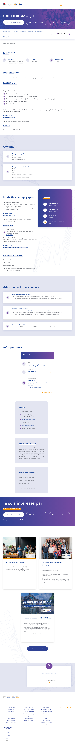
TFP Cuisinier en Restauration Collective (52, 563)
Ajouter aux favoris (38, 22)
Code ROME (22, 489)
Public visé (11, 59)
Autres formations (29, 718)
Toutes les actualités (37, 649)
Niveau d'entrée (53, 203)
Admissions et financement (35, 31)
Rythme (34, 59)
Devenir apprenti (29, 707)
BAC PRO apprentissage (28, 713)
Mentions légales (46, 720)
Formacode (22, 483)
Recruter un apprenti (29, 709)
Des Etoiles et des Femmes (15, 562)
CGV (46, 718)
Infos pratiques (7, 36)
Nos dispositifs (11, 711)
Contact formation (32, 378)
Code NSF (22, 486)
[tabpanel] (37, 373)
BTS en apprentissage (29, 716)
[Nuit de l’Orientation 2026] (49, 682)
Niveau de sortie (53, 209)
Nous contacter (46, 707)
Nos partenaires (11, 713)
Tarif (29, 362)
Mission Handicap (11, 720)
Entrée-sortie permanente (56, 221)
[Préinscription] (70, 34)
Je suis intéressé (61, 22)
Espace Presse (46, 713)
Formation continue (28, 720)
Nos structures (11, 709)
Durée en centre (59, 59)
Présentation (6, 31)
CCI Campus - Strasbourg (49, 680)
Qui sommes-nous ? (11, 707)
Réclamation (46, 716)
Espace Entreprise (11, 718)
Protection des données (46, 722)
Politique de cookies (46, 724)
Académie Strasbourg (46, 709)
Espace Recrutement (11, 722)
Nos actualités (11, 716)
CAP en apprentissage (29, 711)
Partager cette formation (10, 519)
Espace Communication (46, 711)
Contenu (15, 31)
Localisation (30, 369)
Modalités (23, 31)
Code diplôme (23, 480)
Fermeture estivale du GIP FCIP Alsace (37, 618)
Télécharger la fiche (15, 22)
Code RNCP (22, 477)
